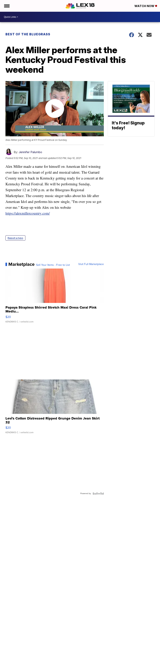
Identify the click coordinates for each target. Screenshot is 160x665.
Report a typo (15, 238)
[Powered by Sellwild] (98, 493)
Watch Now (144, 6)
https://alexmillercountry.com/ (27, 213)
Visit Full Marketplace (91, 264)
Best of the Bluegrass (27, 34)
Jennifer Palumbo (30, 152)
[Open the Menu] (6, 6)
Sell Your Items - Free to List (53, 265)
